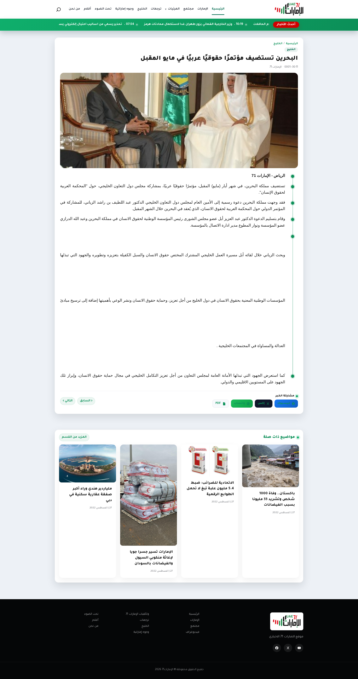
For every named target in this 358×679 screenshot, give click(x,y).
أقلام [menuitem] (87, 9)
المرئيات (172, 9)
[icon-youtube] (299, 648)
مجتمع (194, 626)
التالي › (68, 401)
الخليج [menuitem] (142, 9)
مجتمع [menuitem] (188, 9)
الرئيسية (292, 43)
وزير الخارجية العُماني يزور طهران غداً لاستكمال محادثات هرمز (223, 24)
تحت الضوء (91, 614)
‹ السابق (86, 401)
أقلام (95, 620)
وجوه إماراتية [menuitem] (124, 9)
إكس (261, 403)
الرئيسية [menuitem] (218, 9)
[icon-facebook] (277, 648)
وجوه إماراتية (141, 632)
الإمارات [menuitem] (202, 9)
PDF (218, 403)
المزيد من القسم (74, 437)
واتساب (239, 403)
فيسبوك (283, 403)
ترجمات (144, 620)
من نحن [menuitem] (74, 9)
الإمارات (194, 620)
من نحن (93, 626)
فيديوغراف (192, 632)
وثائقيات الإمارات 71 (137, 614)
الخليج (277, 43)
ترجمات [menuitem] (156, 9)
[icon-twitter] (288, 648)
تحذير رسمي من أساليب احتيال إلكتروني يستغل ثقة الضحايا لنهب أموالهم (103, 24)
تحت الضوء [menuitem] (103, 9)
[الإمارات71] (289, 9)
